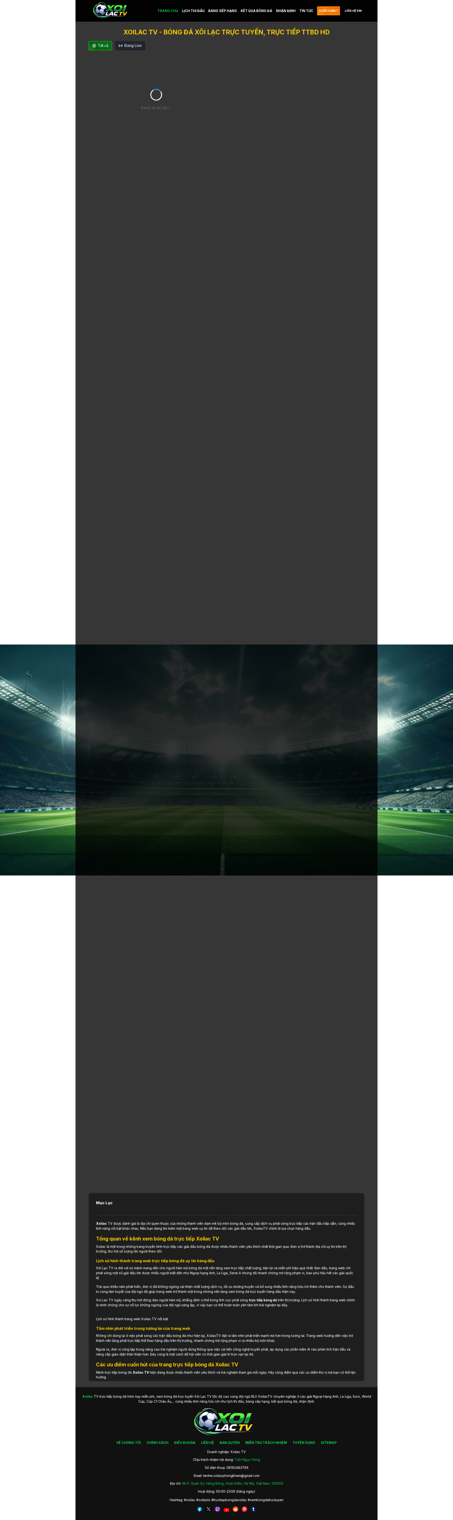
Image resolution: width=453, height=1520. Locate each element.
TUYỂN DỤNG (304, 1443)
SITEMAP (329, 1443)
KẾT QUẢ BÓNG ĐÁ (256, 11)
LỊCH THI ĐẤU (193, 11)
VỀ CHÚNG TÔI (128, 1443)
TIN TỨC (306, 11)
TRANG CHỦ (167, 11)
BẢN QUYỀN (230, 1443)
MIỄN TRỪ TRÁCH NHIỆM (266, 1443)
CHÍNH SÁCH (157, 1443)
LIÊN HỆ (207, 1443)
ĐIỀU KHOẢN (184, 1443)
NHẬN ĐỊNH (286, 11)
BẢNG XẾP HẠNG (222, 11)
